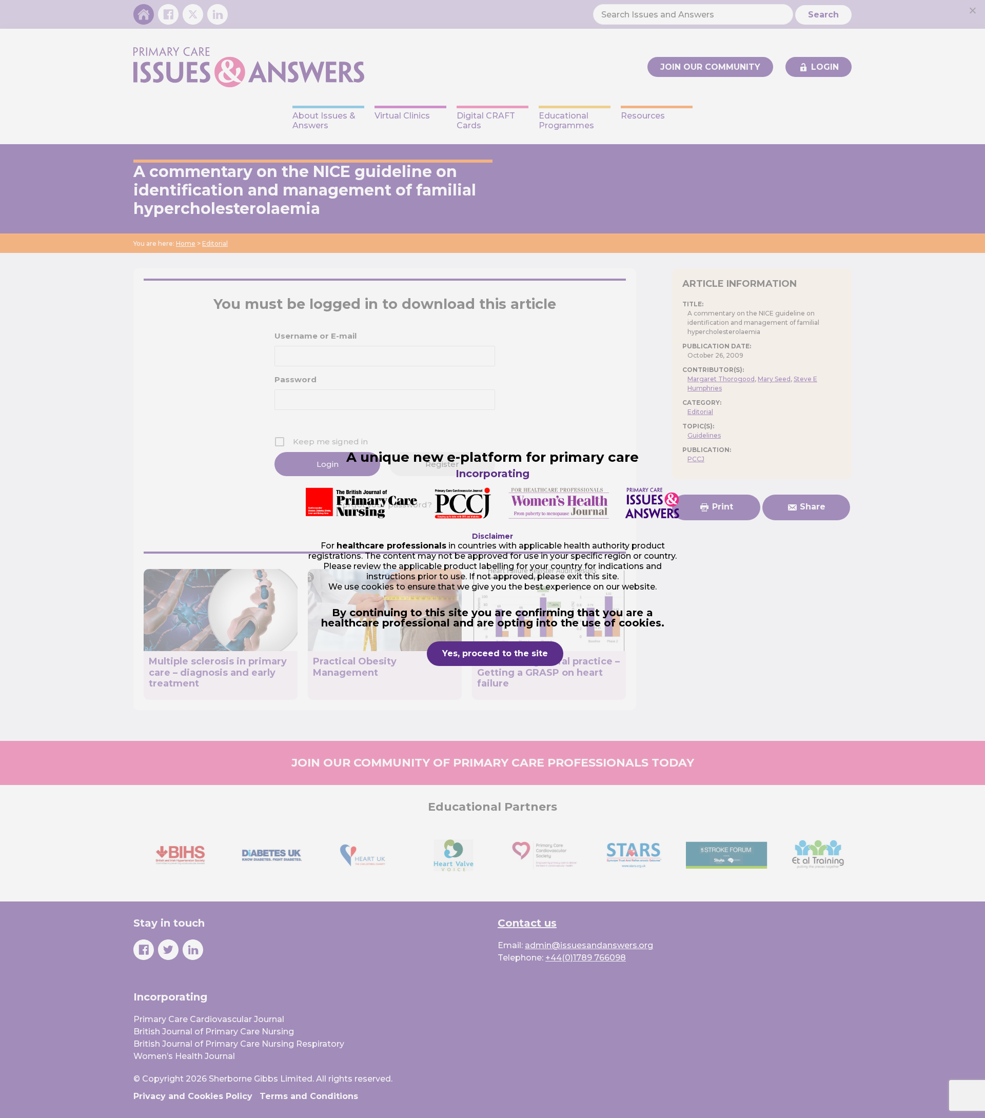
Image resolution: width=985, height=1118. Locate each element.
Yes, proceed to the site (495, 653)
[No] (972, 10)
